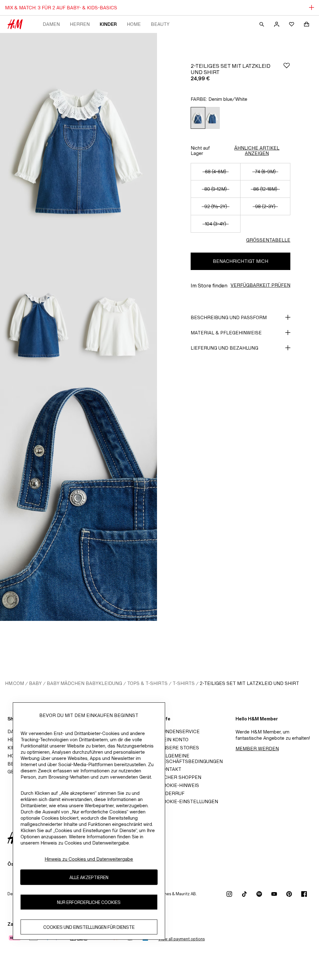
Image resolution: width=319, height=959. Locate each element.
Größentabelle (268, 240)
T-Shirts (184, 683)
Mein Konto (174, 739)
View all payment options (181, 939)
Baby (35, 683)
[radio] (198, 118)
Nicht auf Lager (200, 150)
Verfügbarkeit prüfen (260, 285)
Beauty (160, 24)
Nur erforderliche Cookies (89, 902)
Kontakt (170, 769)
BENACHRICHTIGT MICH (240, 261)
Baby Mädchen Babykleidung (84, 683)
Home (134, 24)
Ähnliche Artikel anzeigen (256, 150)
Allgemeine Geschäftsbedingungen (191, 758)
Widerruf (172, 793)
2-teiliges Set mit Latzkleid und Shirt (249, 683)
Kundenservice (180, 731)
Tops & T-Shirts (147, 683)
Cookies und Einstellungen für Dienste (89, 927)
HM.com (14, 683)
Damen (51, 24)
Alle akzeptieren (88, 877)
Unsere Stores (179, 747)
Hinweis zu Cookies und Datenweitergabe (89, 859)
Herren (80, 24)
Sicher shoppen (180, 777)
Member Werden (257, 748)
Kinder (108, 24)
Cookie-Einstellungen (189, 801)
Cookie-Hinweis (179, 785)
